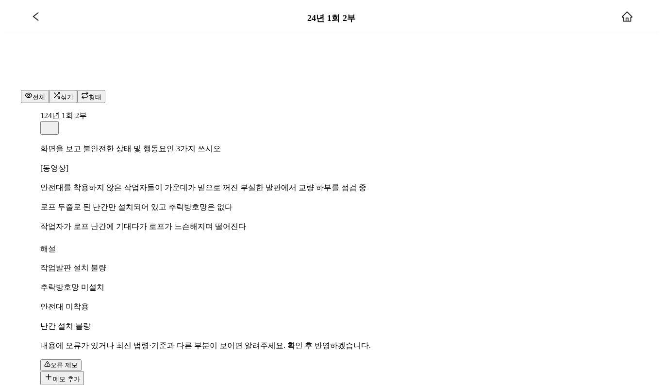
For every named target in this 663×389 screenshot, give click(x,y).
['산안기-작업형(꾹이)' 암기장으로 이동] (36, 17)
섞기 (67, 97)
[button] (49, 128)
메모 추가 (66, 379)
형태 (95, 97)
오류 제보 (64, 365)
